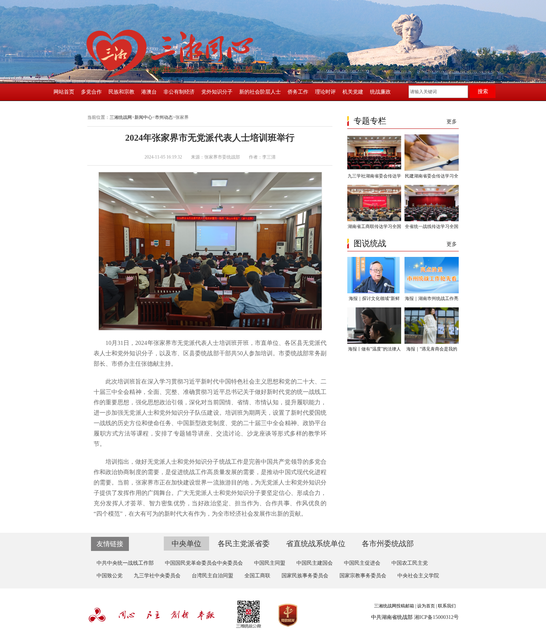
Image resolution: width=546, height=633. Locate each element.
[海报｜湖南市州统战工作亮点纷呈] (431, 291)
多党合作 (91, 92)
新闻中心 (143, 117)
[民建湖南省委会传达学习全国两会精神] (431, 169)
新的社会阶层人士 (260, 92)
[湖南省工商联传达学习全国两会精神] (374, 219)
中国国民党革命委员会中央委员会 (204, 563)
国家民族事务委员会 (305, 575)
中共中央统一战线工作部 (125, 563)
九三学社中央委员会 (157, 575)
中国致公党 (110, 575)
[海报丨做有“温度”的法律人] (374, 342)
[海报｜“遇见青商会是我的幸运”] (431, 342)
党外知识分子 (217, 92)
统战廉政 (380, 92)
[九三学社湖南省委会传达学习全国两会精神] (374, 169)
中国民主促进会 (362, 563)
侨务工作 (297, 92)
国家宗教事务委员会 (362, 575)
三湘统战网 (121, 117)
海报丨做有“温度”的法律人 (374, 349)
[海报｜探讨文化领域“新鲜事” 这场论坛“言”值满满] (374, 291)
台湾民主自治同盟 (212, 575)
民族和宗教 (121, 92)
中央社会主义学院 (418, 575)
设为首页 (426, 605)
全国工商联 (257, 575)
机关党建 (352, 92)
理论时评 (325, 92)
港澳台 (149, 92)
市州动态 (164, 117)
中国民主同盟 (269, 563)
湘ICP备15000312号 (436, 617)
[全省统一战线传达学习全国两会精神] (431, 219)
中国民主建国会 (314, 563)
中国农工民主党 (409, 563)
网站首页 (63, 92)
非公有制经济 (179, 92)
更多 (451, 121)
